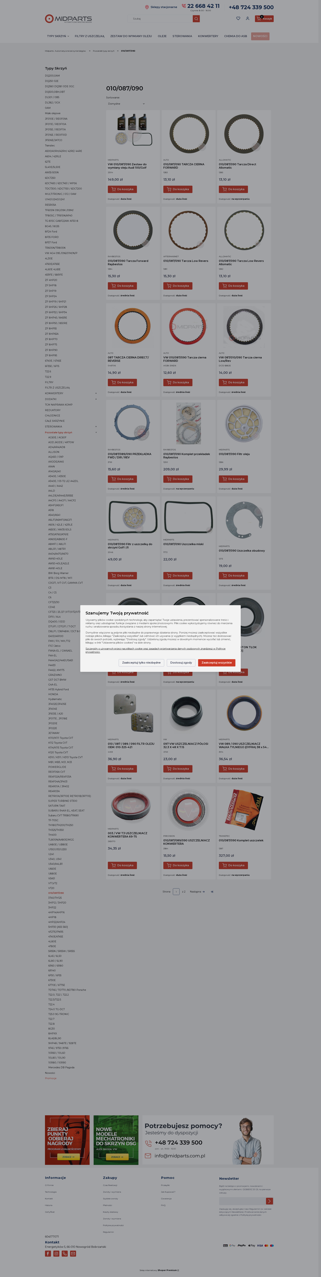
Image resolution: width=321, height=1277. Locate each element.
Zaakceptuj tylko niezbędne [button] (141, 662)
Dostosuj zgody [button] (181, 662)
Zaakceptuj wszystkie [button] (217, 662)
